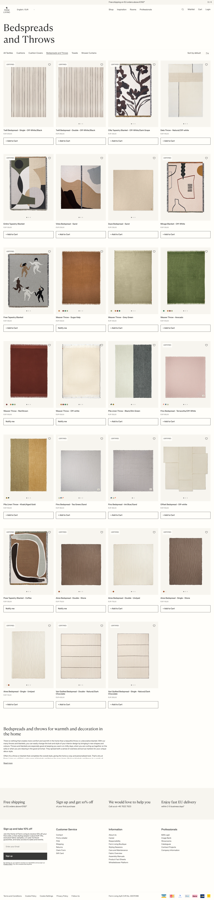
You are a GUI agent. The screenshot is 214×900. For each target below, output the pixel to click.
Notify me (62, 328)
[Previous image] (58, 93)
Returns (59, 847)
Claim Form (61, 850)
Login (208, 10)
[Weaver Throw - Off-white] (81, 374)
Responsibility (114, 841)
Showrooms (166, 841)
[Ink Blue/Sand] (166, 404)
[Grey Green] (67, 311)
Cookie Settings (46, 896)
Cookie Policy (30, 896)
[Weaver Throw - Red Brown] (28, 374)
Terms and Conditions (12, 896)
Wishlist (191, 10)
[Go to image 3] (82, 123)
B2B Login (165, 835)
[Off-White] (61, 311)
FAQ (58, 841)
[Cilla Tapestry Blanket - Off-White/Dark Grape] (133, 94)
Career (111, 838)
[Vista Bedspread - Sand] (81, 187)
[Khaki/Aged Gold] (113, 404)
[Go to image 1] (131, 123)
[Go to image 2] (80, 123)
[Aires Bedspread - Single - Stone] (186, 561)
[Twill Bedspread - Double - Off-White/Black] (81, 94)
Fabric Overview (115, 853)
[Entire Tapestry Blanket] (28, 187)
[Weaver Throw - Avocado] (186, 280)
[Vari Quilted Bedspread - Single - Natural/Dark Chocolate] (133, 655)
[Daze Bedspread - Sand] (133, 187)
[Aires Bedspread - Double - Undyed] (133, 561)
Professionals (146, 10)
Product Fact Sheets (117, 859)
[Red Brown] (63, 311)
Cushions (20, 53)
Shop (111, 10)
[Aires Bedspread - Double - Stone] (81, 561)
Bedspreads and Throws (57, 53)
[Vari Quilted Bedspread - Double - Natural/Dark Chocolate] (81, 655)
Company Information (170, 850)
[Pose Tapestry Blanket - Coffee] (28, 561)
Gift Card (60, 853)
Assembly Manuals (116, 856)
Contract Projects (168, 847)
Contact (59, 835)
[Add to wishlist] (49, 65)
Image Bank (166, 838)
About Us (112, 835)
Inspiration (122, 10)
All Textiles (8, 53)
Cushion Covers (36, 53)
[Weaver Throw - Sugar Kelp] (81, 280)
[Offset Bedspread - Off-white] (186, 468)
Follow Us (76, 896)
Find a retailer (62, 838)
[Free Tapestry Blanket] (28, 280)
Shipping (60, 844)
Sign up (9, 856)
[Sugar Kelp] (59, 311)
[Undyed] (61, 591)
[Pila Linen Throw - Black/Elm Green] (133, 374)
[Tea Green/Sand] (168, 404)
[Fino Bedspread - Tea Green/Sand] (81, 468)
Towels (75, 53)
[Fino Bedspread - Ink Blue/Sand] (133, 468)
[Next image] (103, 93)
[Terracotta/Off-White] (163, 404)
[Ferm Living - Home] (6, 9)
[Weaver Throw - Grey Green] (133, 280)
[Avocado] (65, 311)
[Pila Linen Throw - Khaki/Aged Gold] (28, 468)
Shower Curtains (88, 53)
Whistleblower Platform (118, 863)
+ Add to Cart (12, 141)
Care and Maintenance (118, 850)
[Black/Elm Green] (111, 404)
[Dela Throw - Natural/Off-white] (186, 94)
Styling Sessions (116, 847)
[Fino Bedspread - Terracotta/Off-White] (186, 374)
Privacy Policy (7, 864)
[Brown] (59, 591)
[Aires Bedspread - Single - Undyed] (28, 655)
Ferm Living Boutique (117, 844)
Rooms (133, 10)
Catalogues (166, 844)
